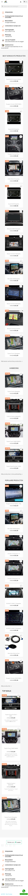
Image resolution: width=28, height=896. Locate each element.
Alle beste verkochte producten (12, 361)
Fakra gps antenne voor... (14, 653)
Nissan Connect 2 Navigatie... (14, 303)
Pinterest (10, 845)
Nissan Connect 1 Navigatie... (14, 253)
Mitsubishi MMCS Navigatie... (14, 229)
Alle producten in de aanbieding (12, 474)
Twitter (6, 845)
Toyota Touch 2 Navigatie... (14, 353)
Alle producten (6, 686)
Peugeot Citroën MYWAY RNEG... (14, 104)
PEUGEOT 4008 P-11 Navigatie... (14, 603)
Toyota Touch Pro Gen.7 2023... (14, 466)
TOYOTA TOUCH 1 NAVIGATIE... (14, 416)
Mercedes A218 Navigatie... (14, 278)
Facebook (2, 845)
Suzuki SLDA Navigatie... (14, 129)
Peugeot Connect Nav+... (14, 154)
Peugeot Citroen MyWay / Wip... (14, 503)
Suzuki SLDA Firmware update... (14, 79)
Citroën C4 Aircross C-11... (14, 553)
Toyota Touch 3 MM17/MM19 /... (14, 441)
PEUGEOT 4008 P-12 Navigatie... (14, 628)
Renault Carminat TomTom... (14, 328)
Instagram (14, 845)
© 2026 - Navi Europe (6, 894)
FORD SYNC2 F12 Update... (14, 179)
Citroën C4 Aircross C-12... (14, 578)
